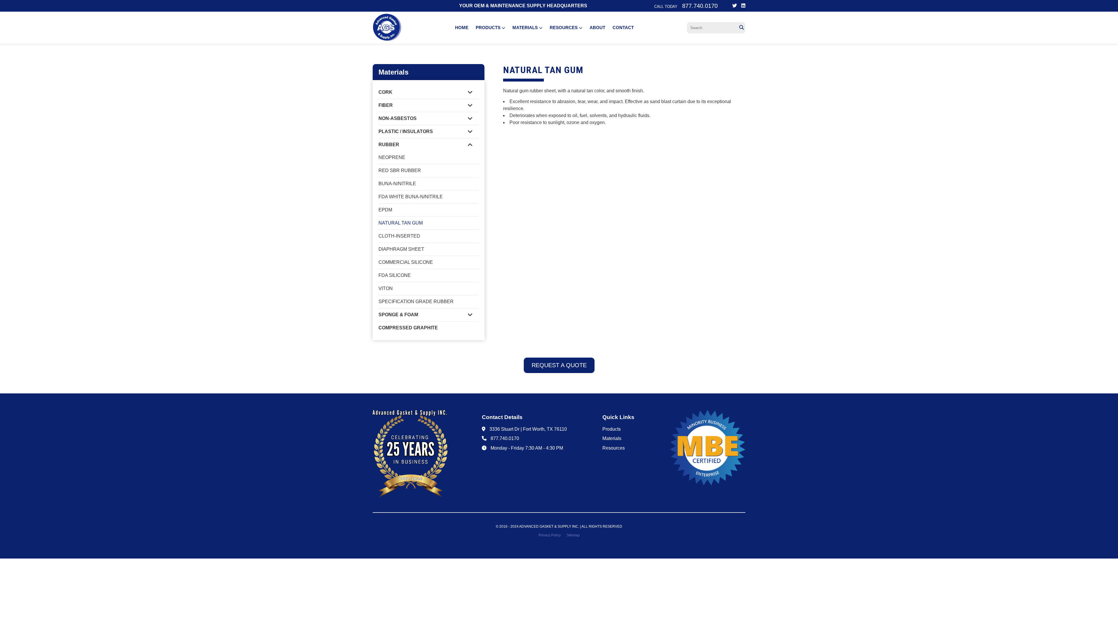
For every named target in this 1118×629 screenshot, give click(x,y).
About (597, 27)
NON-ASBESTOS (397, 118)
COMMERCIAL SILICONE (405, 262)
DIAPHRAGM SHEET (401, 249)
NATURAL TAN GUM (400, 222)
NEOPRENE (391, 157)
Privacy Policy (550, 535)
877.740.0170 (505, 438)
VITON (385, 288)
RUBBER (388, 144)
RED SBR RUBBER (399, 170)
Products (489, 27)
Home (461, 27)
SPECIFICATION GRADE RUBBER (416, 301)
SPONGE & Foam (398, 314)
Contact (623, 27)
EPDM (385, 209)
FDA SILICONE (394, 275)
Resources (564, 27)
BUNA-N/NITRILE (397, 183)
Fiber (385, 105)
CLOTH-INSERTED (399, 236)
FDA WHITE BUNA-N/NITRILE (410, 196)
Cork (385, 92)
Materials (525, 27)
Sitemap (573, 535)
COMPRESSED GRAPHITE (408, 327)
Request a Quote (559, 365)
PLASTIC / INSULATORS (405, 131)
